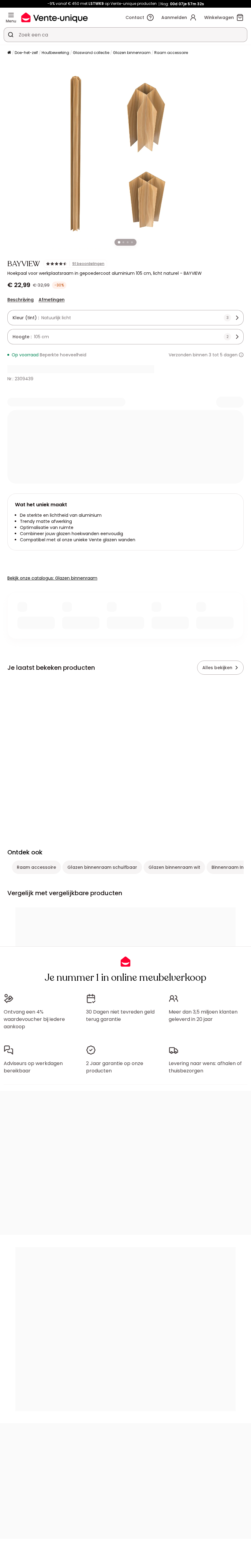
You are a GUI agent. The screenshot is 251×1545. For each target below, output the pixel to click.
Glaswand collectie (91, 52)
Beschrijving (20, 300)
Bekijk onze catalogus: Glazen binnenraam (52, 578)
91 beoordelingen (88, 263)
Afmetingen (52, 300)
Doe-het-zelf (26, 52)
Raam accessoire (171, 52)
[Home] (9, 53)
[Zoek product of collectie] (10, 34)
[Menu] (11, 15)
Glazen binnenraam (132, 52)
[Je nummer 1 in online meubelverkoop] (54, 17)
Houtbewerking (55, 52)
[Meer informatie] (241, 354)
